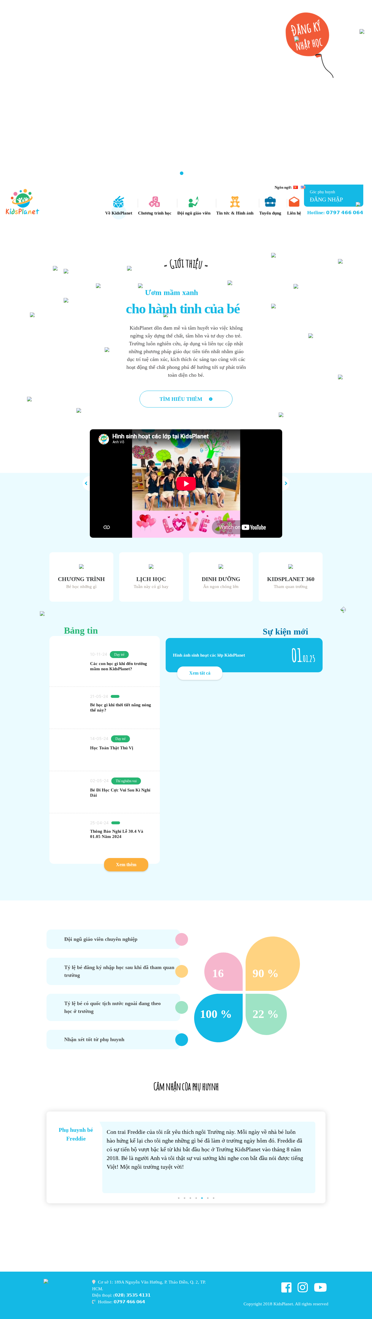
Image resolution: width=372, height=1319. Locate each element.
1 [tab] (138, 173)
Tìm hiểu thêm (182, 399)
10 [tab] (216, 173)
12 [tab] (234, 173)
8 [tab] (199, 173)
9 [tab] (208, 173)
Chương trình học (154, 213)
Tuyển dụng (270, 213)
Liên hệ (294, 213)
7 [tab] (190, 173)
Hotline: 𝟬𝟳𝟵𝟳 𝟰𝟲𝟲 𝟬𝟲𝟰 (335, 212)
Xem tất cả (199, 673)
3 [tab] (155, 173)
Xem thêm (126, 864)
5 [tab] (173, 173)
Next (340, 1157)
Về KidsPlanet (118, 213)
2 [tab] (147, 173)
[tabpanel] (186, 92)
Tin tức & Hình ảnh (234, 213)
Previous (31, 1157)
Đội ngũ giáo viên (193, 213)
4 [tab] (164, 173)
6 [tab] (182, 173)
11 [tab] (225, 173)
